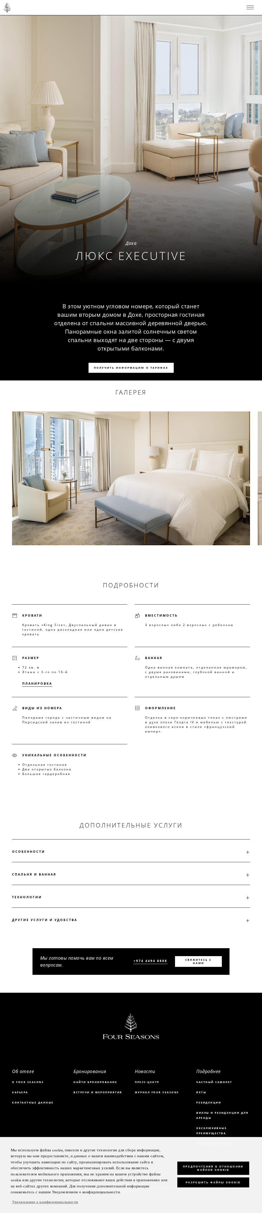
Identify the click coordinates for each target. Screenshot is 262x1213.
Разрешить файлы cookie (213, 1182)
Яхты (201, 1092)
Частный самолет (214, 1082)
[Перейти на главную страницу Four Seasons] (7, 7)
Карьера (20, 1092)
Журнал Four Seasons (157, 1092)
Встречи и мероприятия (97, 1092)
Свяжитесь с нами (198, 961)
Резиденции (208, 1102)
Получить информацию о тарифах (131, 367)
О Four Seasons (28, 1082)
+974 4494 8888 (150, 961)
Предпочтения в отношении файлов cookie (213, 1168)
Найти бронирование (95, 1082)
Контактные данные (33, 1102)
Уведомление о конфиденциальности (45, 1202)
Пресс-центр (147, 1082)
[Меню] (250, 7)
